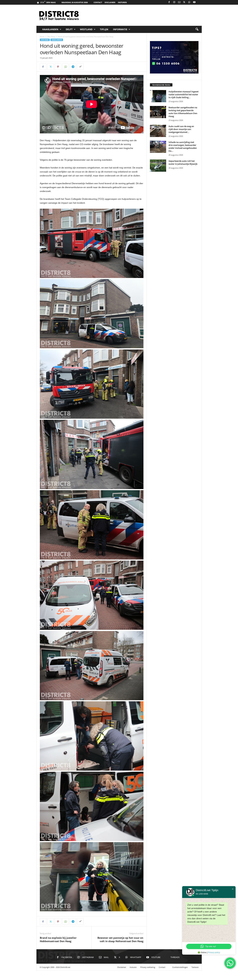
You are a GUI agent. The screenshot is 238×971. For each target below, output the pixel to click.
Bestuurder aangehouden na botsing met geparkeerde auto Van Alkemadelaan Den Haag (183, 112)
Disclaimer (110, 2)
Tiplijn (104, 29)
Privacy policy (214, 952)
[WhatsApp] (189, 2)
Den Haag (51, 36)
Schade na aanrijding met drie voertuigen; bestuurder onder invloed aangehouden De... (183, 146)
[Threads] (199, 2)
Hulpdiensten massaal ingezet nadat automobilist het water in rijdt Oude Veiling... (183, 94)
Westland (86, 29)
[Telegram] (73, 66)
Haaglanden (50, 29)
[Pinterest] (58, 66)
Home (42, 36)
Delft (69, 29)
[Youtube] (194, 2)
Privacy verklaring (147, 967)
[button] (196, 29)
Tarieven (195, 967)
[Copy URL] (80, 66)
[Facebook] (169, 2)
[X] (184, 2)
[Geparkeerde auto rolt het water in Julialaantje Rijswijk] (158, 166)
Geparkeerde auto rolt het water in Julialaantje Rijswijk (183, 162)
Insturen (122, 2)
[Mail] (179, 2)
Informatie (120, 29)
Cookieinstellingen (180, 967)
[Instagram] (174, 2)
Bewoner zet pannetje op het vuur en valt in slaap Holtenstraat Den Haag (120, 939)
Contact (98, 2)
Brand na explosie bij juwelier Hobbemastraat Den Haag (58, 939)
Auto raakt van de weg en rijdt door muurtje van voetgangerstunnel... (181, 129)
